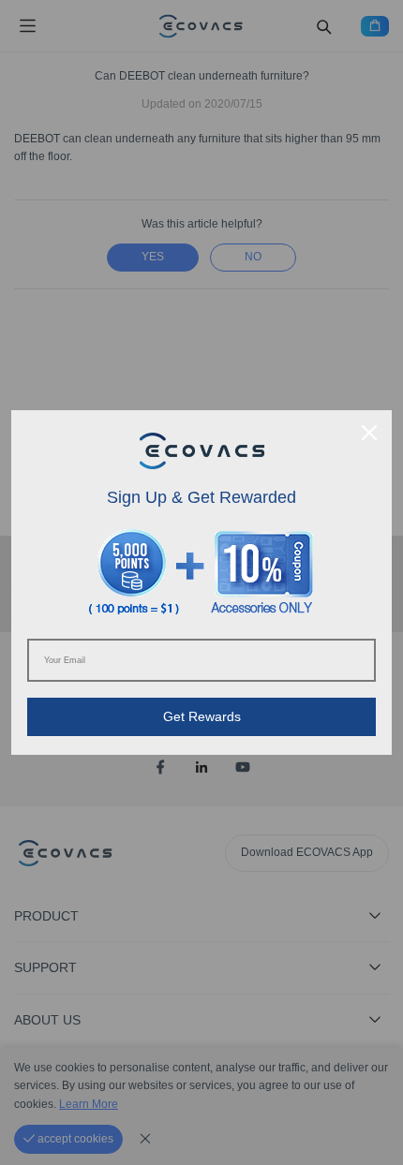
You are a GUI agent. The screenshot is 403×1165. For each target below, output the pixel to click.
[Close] (369, 432)
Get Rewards (202, 716)
